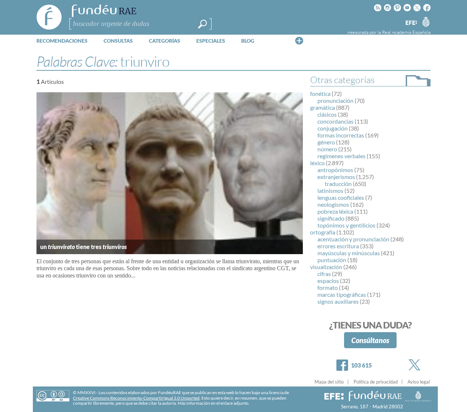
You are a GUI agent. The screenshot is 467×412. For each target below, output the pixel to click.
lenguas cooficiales (340, 197)
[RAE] (426, 21)
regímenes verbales (341, 155)
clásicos (327, 114)
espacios (328, 280)
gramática (322, 107)
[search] (202, 24)
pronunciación (335, 100)
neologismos (333, 204)
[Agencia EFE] (410, 23)
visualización (326, 266)
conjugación (332, 128)
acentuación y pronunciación (353, 239)
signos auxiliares (338, 301)
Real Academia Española (406, 32)
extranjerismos (336, 176)
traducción (338, 183)
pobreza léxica (335, 211)
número (327, 148)
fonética (320, 93)
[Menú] (299, 40)
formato (327, 287)
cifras (324, 273)
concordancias (335, 121)
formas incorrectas (340, 135)
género (326, 142)
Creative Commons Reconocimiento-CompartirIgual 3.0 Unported (136, 398)
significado (330, 218)
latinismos (330, 190)
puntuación (331, 259)
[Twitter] (416, 364)
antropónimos (335, 169)
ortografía (322, 232)
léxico (317, 162)
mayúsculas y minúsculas (348, 252)
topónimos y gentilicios (346, 225)
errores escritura (338, 245)
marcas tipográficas (341, 294)
